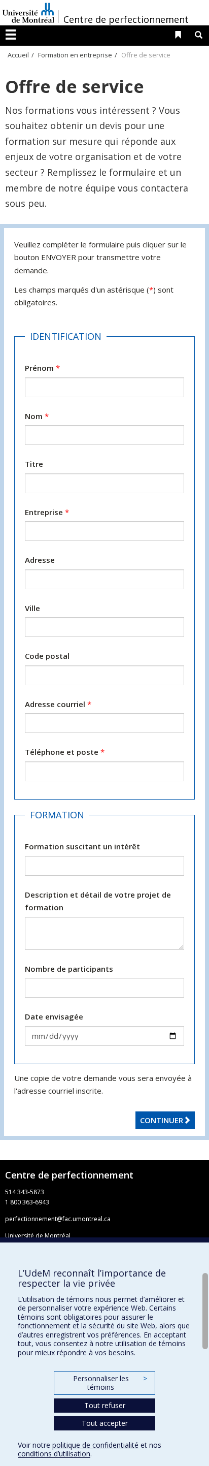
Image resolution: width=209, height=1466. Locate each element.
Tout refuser (104, 1405)
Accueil (18, 54)
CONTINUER (161, 1120)
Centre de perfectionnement (126, 19)
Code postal (47, 656)
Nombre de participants (69, 969)
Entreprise (47, 512)
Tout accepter (105, 1423)
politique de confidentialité (95, 1445)
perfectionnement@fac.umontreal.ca (58, 1219)
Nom (37, 416)
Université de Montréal (28, 13)
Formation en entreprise (75, 54)
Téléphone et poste (64, 752)
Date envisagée (54, 1016)
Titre (34, 464)
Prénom (42, 368)
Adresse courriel (58, 704)
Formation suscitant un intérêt (82, 846)
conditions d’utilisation (54, 1453)
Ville (32, 608)
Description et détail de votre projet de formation (98, 901)
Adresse (40, 560)
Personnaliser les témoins (110, 1383)
